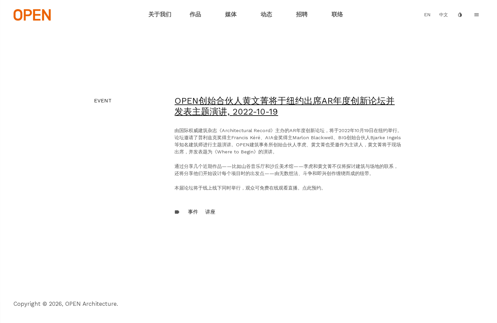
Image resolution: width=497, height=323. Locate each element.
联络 (337, 14)
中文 (443, 14)
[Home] (32, 14)
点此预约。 (314, 188)
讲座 (210, 212)
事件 (193, 212)
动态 (266, 14)
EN (427, 15)
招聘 (302, 14)
